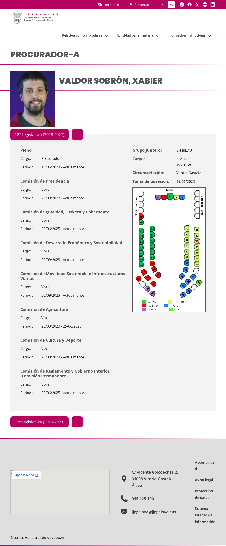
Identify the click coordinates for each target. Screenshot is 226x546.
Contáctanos (112, 5)
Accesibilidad (205, 465)
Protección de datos (204, 494)
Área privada (143, 5)
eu (164, 4)
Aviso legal (204, 479)
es (171, 4)
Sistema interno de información (205, 515)
